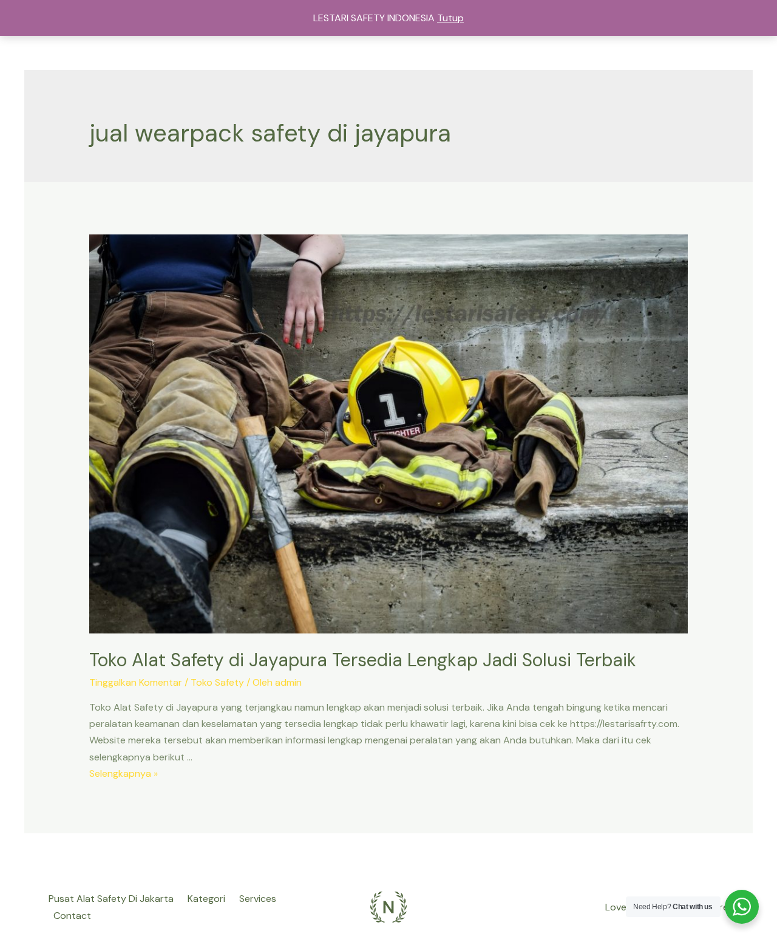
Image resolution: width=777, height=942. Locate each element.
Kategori (206, 898)
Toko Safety (217, 682)
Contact (72, 915)
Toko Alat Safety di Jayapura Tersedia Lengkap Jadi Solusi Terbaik (362, 660)
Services (257, 898)
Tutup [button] (450, 18)
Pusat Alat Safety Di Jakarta (111, 898)
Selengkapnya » (123, 773)
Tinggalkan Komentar (135, 682)
